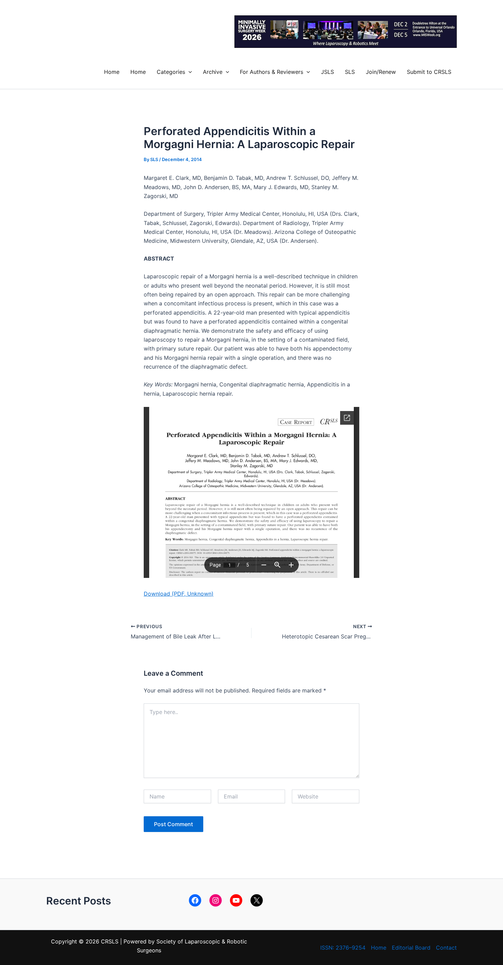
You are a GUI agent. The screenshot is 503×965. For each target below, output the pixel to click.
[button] (188, 72)
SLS (350, 71)
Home (111, 71)
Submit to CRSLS (429, 71)
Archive (212, 71)
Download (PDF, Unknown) (179, 593)
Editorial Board (411, 947)
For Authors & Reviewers (271, 71)
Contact (446, 947)
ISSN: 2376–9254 (342, 947)
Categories (171, 71)
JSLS (327, 71)
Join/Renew (381, 71)
